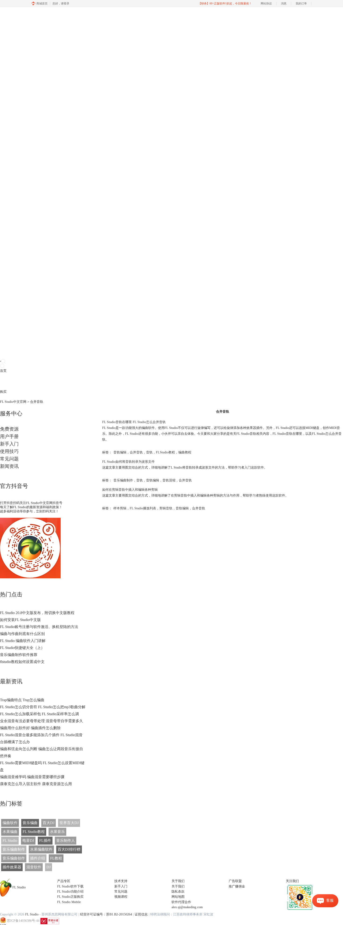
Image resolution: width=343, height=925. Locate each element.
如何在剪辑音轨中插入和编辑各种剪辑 (130, 489)
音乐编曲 (30, 823)
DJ (48, 867)
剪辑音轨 (165, 508)
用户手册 (9, 436)
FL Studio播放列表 (143, 508)
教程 (23, 381)
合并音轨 (136, 452)
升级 (29, 381)
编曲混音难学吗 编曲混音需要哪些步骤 (32, 777)
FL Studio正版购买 (70, 896)
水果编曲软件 (41, 849)
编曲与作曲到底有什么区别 (22, 634)
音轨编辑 (119, 452)
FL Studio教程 (34, 832)
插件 (16, 381)
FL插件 (45, 840)
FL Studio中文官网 (13, 402)
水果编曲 (10, 832)
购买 (3, 391)
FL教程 (56, 858)
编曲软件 (10, 823)
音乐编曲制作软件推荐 (18, 655)
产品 (3, 381)
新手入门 (9, 443)
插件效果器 (12, 867)
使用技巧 (9, 451)
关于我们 (178, 886)
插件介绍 (37, 858)
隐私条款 (178, 891)
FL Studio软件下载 (70, 886)
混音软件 (33, 867)
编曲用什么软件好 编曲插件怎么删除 (30, 728)
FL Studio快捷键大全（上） (22, 648)
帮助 (36, 381)
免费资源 (9, 428)
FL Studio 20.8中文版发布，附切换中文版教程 (37, 613)
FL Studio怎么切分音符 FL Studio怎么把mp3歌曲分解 (42, 707)
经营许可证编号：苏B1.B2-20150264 (106, 914)
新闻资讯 (9, 466)
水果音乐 (57, 832)
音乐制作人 (65, 840)
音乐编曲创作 (14, 858)
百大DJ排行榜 (69, 849)
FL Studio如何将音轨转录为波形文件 (128, 461)
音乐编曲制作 (14, 849)
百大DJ (48, 823)
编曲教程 (184, 452)
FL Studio (10, 840)
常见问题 (9, 458)
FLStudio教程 (165, 452)
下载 (10, 381)
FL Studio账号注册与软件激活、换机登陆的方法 (39, 627)
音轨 (149, 452)
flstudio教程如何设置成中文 (22, 662)
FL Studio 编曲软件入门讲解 (23, 641)
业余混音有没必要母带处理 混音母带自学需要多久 (41, 721)
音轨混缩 (168, 480)
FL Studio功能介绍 (70, 891)
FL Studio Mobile (69, 902)
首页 (3, 371)
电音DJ (28, 840)
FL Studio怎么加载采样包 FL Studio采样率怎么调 (39, 714)
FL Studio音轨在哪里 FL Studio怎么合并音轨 (134, 422)
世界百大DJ (69, 823)
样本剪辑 (119, 508)
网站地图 (178, 896)
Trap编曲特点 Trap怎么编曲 (22, 700)
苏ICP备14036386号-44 (23, 920)
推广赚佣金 (237, 886)
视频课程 (120, 896)
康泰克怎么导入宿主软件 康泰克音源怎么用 (36, 784)
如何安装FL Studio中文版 (20, 620)
